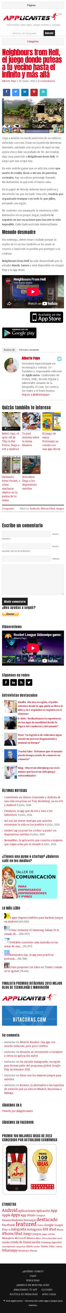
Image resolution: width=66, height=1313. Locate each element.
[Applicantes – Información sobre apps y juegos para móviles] (33, 20)
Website (55, 558)
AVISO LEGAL (49, 1294)
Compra (40, 1215)
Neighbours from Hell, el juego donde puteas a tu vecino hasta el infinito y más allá (32, 63)
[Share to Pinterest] (34, 95)
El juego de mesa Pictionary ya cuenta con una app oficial (51, 441)
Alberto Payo (9, 81)
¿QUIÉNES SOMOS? (33, 1271)
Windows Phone (27, 1250)
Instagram (34, 1229)
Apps (15, 1215)
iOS (45, 1229)
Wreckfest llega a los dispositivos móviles (29, 482)
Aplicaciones (27, 1211)
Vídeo (52, 1246)
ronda (6, 1242)
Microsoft (20, 1238)
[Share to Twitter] (15, 95)
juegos (36, 1234)
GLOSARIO (46, 1289)
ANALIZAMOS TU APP (25, 1289)
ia (9, 1229)
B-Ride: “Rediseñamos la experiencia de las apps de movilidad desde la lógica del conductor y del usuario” (39, 722)
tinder (37, 1246)
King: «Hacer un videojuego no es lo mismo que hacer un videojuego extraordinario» (39, 771)
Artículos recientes (29, 349)
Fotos (40, 1225)
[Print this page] (43, 95)
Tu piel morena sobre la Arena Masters (30, 439)
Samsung (46, 1242)
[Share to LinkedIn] (25, 95)
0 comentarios (46, 81)
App (54, 1210)
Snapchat (20, 1246)
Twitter (44, 1246)
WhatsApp (9, 1250)
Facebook (8, 1225)
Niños (38, 1238)
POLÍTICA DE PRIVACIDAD (24, 1294)
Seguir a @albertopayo (36, 394)
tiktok (29, 1246)
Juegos (60, 508)
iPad (52, 1229)
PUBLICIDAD (33, 1280)
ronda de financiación (25, 1242)
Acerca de (9, 349)
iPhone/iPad (48, 508)
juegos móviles (48, 1234)
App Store (28, 1215)
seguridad (57, 1242)
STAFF (33, 1276)
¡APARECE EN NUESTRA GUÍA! (32, 1285)
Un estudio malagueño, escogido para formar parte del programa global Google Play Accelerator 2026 (32, 1065)
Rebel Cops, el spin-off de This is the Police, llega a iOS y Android (10, 441)
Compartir (8, 508)
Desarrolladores (12, 1220)
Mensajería (8, 1238)
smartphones (8, 1246)
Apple (6, 1215)
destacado (47, 1219)
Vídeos (59, 1246)
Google (49, 1225)
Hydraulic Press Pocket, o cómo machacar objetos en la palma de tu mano (11, 488)
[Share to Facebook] (6, 95)
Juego (27, 1233)
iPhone (60, 1229)
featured (26, 1224)
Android (34, 508)
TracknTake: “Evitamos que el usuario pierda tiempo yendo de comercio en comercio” (40, 755)
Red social (57, 1238)
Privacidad (47, 1238)
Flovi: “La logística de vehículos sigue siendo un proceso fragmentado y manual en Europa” (40, 738)
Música (31, 1238)
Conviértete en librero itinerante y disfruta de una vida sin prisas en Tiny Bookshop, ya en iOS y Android (33, 801)
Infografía (18, 1229)
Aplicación (43, 1211)
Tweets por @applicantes (17, 1111)
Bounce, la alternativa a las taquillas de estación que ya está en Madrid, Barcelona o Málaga (34, 1089)
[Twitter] (59, 359)
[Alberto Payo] (11, 371)
